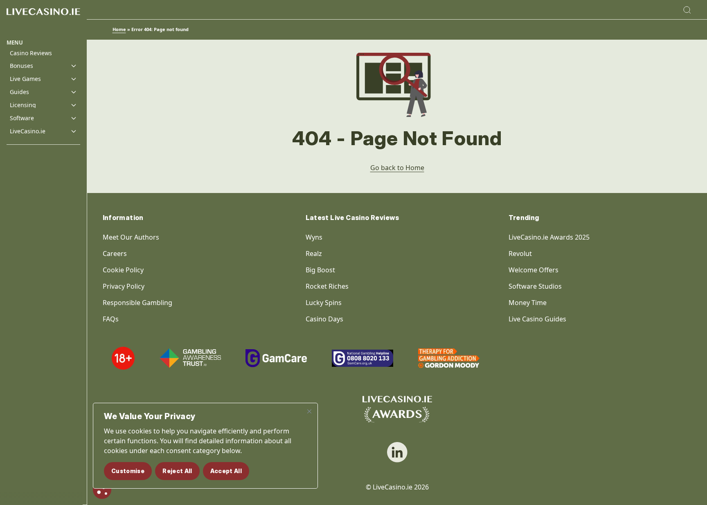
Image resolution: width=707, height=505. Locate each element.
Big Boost (320, 269)
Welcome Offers (533, 269)
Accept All (226, 470)
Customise (127, 470)
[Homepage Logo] (43, 19)
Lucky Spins (324, 302)
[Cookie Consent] (102, 489)
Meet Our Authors (131, 237)
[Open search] (687, 9)
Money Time (528, 302)
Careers (115, 253)
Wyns (314, 237)
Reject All (177, 470)
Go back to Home (397, 167)
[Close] (309, 411)
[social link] (397, 452)
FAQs (111, 318)
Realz (314, 253)
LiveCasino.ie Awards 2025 (549, 237)
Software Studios (535, 286)
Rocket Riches (327, 286)
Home (119, 29)
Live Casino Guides (537, 318)
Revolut (521, 253)
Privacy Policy (123, 286)
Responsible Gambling (137, 302)
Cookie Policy (123, 269)
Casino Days (324, 318)
